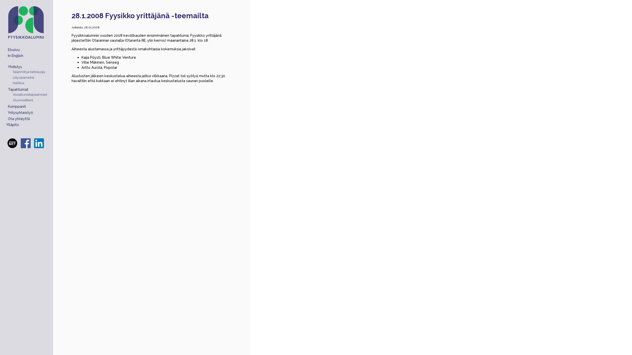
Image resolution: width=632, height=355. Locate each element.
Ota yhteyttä (19, 119)
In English (15, 55)
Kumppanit (17, 106)
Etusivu (14, 50)
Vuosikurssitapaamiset (30, 94)
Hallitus (18, 83)
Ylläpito (12, 125)
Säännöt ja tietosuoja (29, 72)
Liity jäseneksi (23, 77)
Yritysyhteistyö (20, 112)
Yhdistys (15, 67)
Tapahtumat (18, 89)
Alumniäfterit (23, 100)
